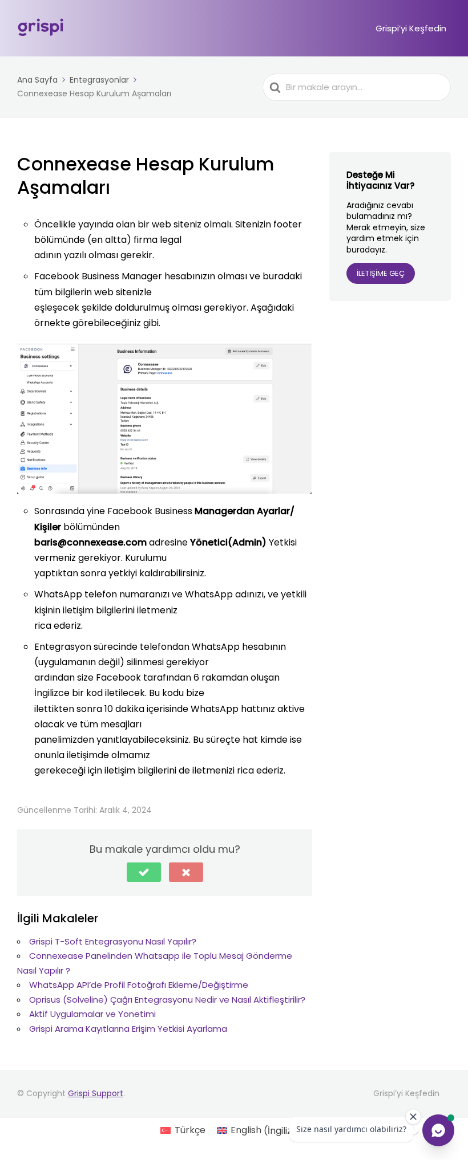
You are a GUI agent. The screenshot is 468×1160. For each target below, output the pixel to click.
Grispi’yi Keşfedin (411, 28)
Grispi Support (95, 1093)
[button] (144, 872)
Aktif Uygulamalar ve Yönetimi (92, 1014)
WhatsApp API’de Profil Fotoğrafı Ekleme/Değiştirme (138, 985)
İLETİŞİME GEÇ (381, 273)
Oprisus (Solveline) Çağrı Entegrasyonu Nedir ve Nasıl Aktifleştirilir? (167, 1000)
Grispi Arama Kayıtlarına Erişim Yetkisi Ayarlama (128, 1029)
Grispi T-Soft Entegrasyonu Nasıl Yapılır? (112, 941)
